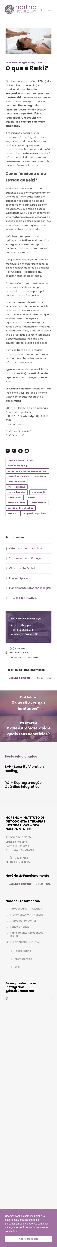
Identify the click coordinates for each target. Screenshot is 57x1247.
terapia (12, 513)
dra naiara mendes (18, 476)
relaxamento (39, 502)
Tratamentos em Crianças (25, 558)
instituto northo (16, 481)
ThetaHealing (22, 951)
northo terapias (16, 492)
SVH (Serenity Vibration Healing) (24, 768)
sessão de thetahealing (20, 508)
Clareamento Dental (22, 568)
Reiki (39, 62)
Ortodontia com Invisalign (25, 548)
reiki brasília (14, 497)
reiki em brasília (16, 502)
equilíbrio (40, 476)
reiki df (32, 497)
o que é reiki (38, 492)
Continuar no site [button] (28, 1238)
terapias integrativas (34, 513)
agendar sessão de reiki (21, 460)
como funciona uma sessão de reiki (27, 471)
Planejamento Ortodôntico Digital (30, 588)
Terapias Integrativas (20, 62)
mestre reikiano (16, 487)
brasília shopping (17, 465)
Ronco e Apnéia (18, 578)
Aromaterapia (23, 959)
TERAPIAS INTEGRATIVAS (23, 598)
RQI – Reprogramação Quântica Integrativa (23, 784)
